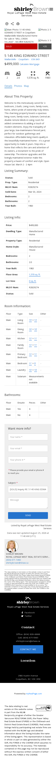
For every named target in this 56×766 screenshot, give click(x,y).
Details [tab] (8, 86)
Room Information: (17, 306)
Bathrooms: (12, 395)
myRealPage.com (34, 694)
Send (28, 515)
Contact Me (28, 649)
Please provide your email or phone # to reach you (26, 471)
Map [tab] (26, 86)
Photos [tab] (18, 86)
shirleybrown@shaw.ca (17, 562)
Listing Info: (12, 217)
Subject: (12, 482)
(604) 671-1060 (13, 559)
